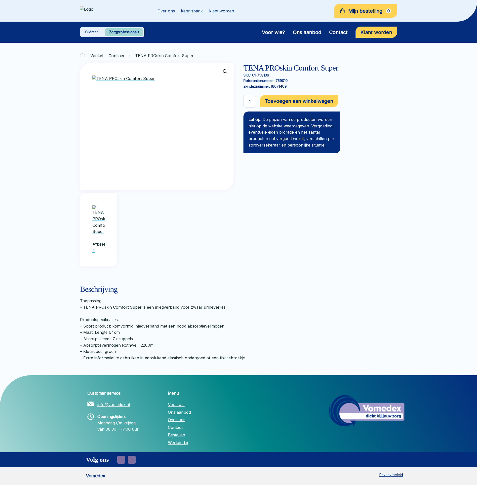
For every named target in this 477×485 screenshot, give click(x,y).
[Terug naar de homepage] (112, 11)
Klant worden (221, 11)
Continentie (119, 55)
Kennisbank (192, 11)
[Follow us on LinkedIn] (132, 460)
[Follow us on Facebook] (121, 460)
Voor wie (176, 404)
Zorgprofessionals (124, 32)
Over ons (166, 11)
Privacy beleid (391, 475)
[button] (225, 71)
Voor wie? (273, 32)
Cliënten (92, 32)
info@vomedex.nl (113, 404)
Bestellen (176, 434)
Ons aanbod (307, 32)
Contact (338, 32)
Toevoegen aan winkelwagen (299, 101)
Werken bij (178, 442)
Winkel (96, 55)
